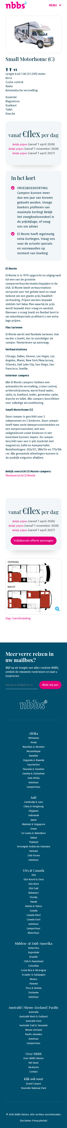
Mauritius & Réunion (33, 746)
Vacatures (33, 1067)
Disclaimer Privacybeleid (33, 1120)
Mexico (33, 979)
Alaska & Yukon (33, 906)
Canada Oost (33, 919)
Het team (33, 1062)
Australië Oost (33, 1021)
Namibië (33, 755)
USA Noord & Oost (34, 879)
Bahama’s (33, 892)
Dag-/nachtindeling (18, 618)
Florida (33, 897)
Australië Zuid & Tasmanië (33, 1025)
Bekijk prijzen (19, 144)
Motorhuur (33, 932)
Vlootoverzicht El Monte (20, 475)
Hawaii (33, 901)
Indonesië (33, 815)
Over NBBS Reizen (33, 1058)
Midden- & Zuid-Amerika (33, 943)
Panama (33, 983)
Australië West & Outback (33, 1016)
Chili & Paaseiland (33, 961)
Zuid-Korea (33, 855)
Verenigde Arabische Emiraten (33, 846)
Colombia (33, 965)
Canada (33, 910)
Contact (33, 1071)
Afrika (33, 733)
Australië (33, 1012)
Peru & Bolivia (33, 988)
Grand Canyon (33, 1083)
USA (33, 875)
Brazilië (33, 956)
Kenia (34, 742)
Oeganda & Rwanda (33, 760)
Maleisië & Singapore (33, 824)
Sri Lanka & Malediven (33, 833)
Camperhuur (33, 787)
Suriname (33, 992)
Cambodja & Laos (33, 802)
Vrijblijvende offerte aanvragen (33, 540)
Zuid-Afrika (33, 778)
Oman (33, 828)
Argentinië (33, 952)
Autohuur (34, 782)
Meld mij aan (50, 684)
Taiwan (33, 837)
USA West (33, 883)
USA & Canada (33, 870)
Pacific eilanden (33, 1034)
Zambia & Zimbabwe (33, 773)
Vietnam (33, 851)
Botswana (33, 738)
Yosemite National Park (33, 1088)
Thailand (33, 842)
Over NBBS (34, 1054)
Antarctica (33, 948)
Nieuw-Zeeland (33, 1029)
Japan (34, 819)
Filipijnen (33, 811)
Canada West (34, 915)
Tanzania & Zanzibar (33, 769)
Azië (33, 797)
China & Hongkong (34, 806)
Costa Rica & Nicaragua (33, 970)
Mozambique (34, 751)
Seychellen (33, 764)
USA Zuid (33, 888)
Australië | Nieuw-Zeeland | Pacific (34, 1008)
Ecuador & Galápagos (33, 974)
